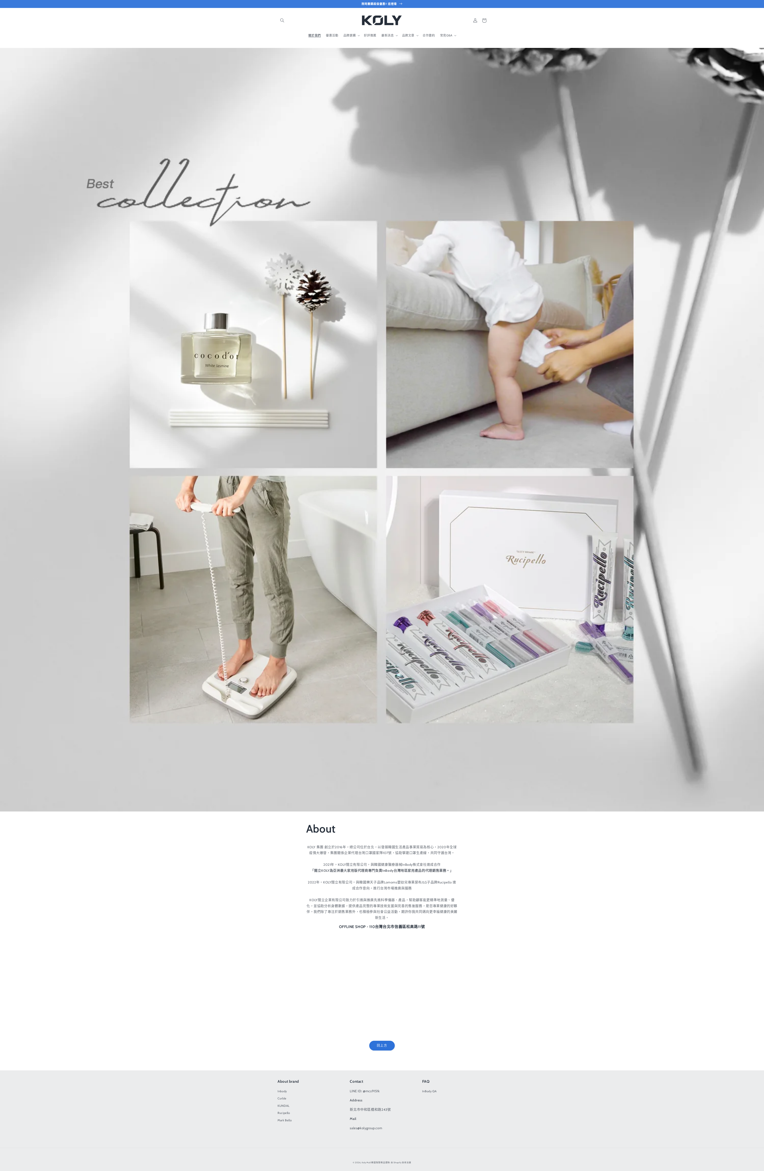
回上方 (382, 1045)
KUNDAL (283, 1106)
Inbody (282, 1091)
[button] (282, 20)
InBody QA (429, 1091)
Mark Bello (285, 1120)
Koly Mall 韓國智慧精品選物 (376, 1162)
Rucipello (284, 1113)
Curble (282, 1098)
